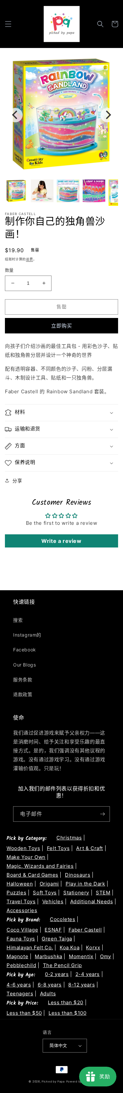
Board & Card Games (32, 875)
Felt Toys (58, 848)
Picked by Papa (53, 1081)
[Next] (107, 115)
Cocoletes (62, 919)
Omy (105, 956)
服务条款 (22, 679)
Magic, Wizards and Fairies (40, 866)
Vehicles (53, 901)
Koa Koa (69, 947)
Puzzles (16, 892)
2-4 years (87, 974)
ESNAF (53, 930)
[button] (8, 24)
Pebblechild (21, 965)
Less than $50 (24, 1013)
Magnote (17, 956)
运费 (29, 259)
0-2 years (57, 974)
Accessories (22, 910)
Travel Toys (21, 901)
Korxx (93, 947)
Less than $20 (65, 1002)
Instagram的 (27, 635)
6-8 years (50, 985)
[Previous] (15, 115)
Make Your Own (26, 857)
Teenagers (20, 993)
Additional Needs (91, 901)
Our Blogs (24, 665)
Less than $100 (67, 1013)
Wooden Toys (23, 848)
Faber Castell (85, 930)
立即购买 (61, 326)
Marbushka (48, 956)
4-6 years (19, 985)
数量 (9, 270)
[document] (61, 115)
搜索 (18, 620)
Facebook (24, 649)
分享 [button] (17, 480)
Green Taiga (57, 938)
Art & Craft (89, 848)
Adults (48, 993)
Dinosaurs (77, 875)
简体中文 (58, 1045)
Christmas (69, 838)
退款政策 (22, 694)
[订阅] (102, 814)
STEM (103, 892)
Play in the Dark (85, 884)
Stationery (76, 892)
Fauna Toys (21, 938)
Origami (49, 884)
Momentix (81, 956)
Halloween (20, 884)
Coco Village (22, 930)
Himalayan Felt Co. (30, 947)
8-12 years (81, 985)
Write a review (61, 541)
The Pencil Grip (62, 965)
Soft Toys (44, 892)
